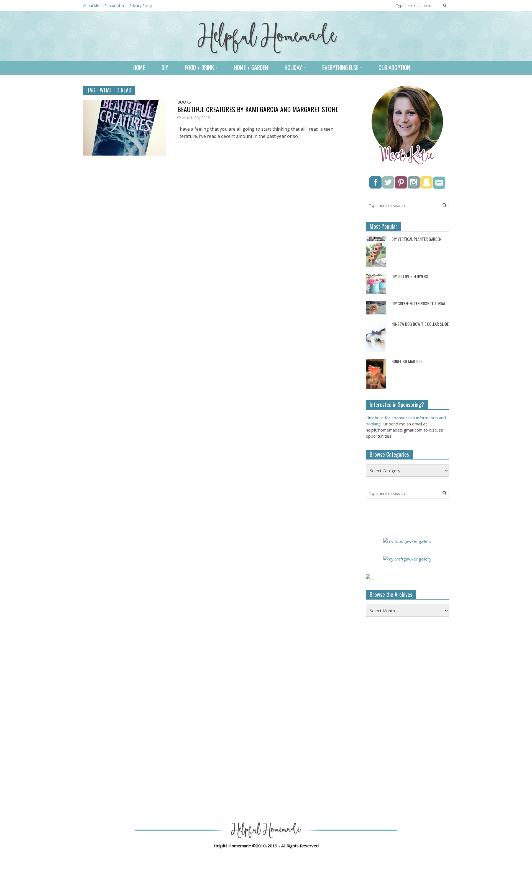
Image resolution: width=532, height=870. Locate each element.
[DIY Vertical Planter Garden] (376, 251)
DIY (165, 68)
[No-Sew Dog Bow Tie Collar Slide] (376, 336)
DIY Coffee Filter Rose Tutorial (419, 303)
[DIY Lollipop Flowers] (376, 283)
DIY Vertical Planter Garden (416, 239)
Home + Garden (251, 68)
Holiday (293, 68)
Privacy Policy (140, 5)
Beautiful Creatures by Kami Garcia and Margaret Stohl (257, 109)
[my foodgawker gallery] (407, 540)
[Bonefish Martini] (376, 373)
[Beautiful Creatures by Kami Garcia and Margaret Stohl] (124, 127)
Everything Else (340, 68)
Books (184, 102)
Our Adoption (394, 68)
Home (139, 68)
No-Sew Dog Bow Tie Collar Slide (420, 324)
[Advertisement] (407, 711)
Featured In (114, 5)
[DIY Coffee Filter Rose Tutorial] (376, 307)
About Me (91, 5)
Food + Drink (199, 68)
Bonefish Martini (407, 361)
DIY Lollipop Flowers (410, 276)
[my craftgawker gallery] (407, 558)
